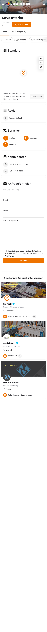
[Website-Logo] (19, 3)
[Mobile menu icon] (3, 3)
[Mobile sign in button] (44, 3)
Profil (5, 31)
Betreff (6, 210)
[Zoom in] (41, 58)
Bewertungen (18, 31)
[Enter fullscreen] (41, 67)
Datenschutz (31, 251)
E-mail (5, 200)
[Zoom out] (41, 62)
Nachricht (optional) (10, 220)
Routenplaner (36, 96)
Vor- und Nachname (11, 190)
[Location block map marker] (23, 73)
